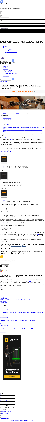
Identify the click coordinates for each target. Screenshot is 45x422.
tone (30, 281)
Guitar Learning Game (5, 151)
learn (25, 149)
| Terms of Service (32, 420)
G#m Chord (8, 119)
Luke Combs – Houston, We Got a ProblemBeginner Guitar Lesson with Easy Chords (21, 312)
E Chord (7, 122)
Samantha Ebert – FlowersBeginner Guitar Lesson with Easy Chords (17, 320)
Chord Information (7, 118)
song (29, 139)
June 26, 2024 (3, 81)
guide (4, 113)
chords (17, 113)
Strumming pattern (7, 125)
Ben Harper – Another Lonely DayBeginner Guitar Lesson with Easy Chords (19, 328)
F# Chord (7, 124)
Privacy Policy (26, 420)
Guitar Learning (4, 82)
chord (5, 134)
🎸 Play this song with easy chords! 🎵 (22, 91)
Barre (4, 166)
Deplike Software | (20, 420)
